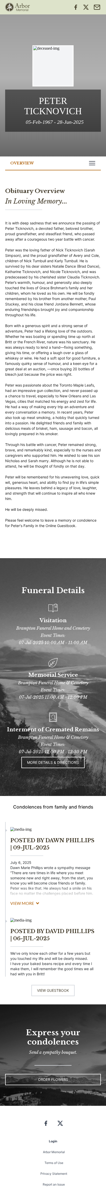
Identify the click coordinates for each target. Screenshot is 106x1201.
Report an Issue (54, 1184)
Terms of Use (54, 1163)
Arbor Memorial (54, 1152)
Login (53, 1141)
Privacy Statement (53, 1174)
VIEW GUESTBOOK (53, 990)
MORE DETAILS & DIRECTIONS (53, 762)
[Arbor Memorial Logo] (17, 7)
